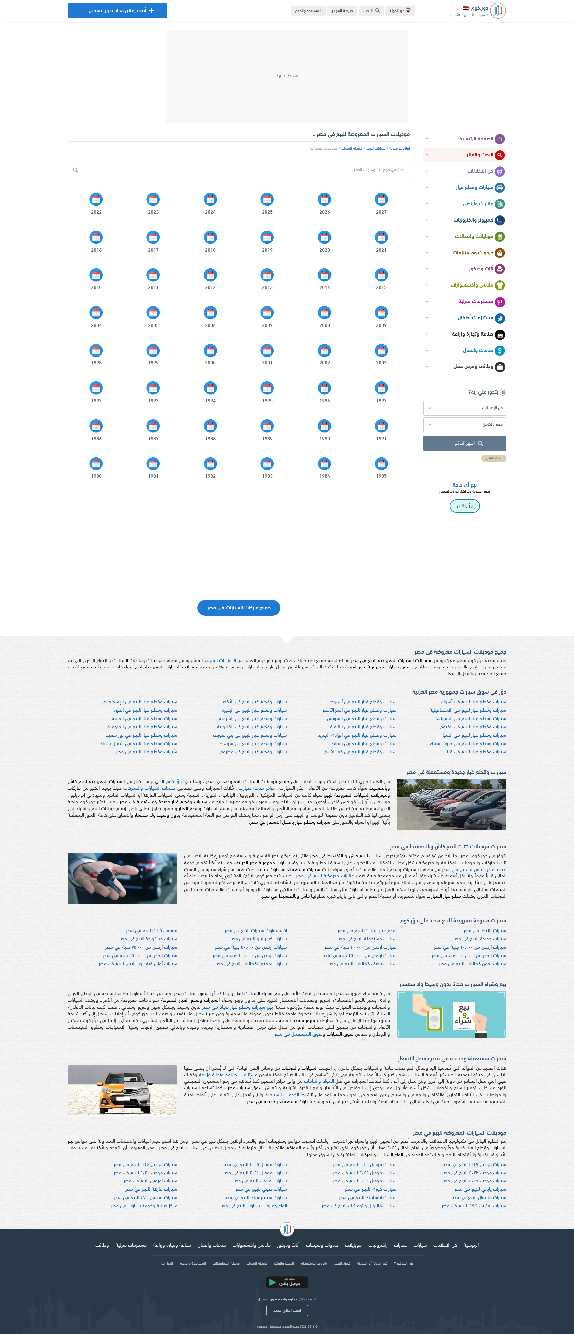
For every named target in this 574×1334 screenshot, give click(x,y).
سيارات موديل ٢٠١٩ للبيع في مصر (474, 1181)
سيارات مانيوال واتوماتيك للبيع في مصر (359, 1206)
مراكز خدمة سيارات (257, 788)
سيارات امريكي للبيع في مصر (260, 1181)
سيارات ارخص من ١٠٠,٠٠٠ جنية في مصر (469, 955)
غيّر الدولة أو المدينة (372, 1264)
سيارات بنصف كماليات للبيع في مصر (362, 964)
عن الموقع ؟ (403, 1264)
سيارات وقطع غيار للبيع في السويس (362, 718)
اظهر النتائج (465, 443)
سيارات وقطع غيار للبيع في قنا (476, 752)
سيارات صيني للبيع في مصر (261, 1189)
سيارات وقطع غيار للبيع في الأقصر (254, 702)
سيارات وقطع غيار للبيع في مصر (146, 752)
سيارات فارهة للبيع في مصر (151, 1189)
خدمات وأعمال (478, 350)
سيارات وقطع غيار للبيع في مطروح (253, 752)
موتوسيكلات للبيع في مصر (151, 930)
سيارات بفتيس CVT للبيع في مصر (145, 1197)
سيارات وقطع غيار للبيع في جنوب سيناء (468, 743)
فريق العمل (341, 1264)
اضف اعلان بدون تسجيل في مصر (474, 869)
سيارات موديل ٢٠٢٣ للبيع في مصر (474, 1173)
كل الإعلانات (480, 171)
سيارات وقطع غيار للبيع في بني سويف (250, 735)
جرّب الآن (465, 505)
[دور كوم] (287, 1230)
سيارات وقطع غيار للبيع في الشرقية (253, 718)
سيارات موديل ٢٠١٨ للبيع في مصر (365, 1181)
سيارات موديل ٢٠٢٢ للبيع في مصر (365, 1173)
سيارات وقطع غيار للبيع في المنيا (474, 735)
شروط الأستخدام (314, 1264)
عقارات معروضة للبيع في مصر (325, 876)
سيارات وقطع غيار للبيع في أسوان (473, 702)
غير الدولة (396, 11)
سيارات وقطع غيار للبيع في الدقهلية (471, 718)
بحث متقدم (493, 458)
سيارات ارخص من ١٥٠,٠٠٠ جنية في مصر (359, 955)
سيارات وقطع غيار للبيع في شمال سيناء (139, 743)
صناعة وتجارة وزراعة (472, 334)
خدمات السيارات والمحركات (149, 788)
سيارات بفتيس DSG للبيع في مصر (474, 1206)
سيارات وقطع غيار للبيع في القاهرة (363, 727)
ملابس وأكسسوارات (472, 285)
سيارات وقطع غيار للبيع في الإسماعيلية (468, 710)
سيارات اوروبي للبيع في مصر (150, 1181)
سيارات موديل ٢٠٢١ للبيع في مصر (255, 1173)
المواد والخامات (319, 1081)
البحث (368, 11)
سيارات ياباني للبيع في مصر (480, 1189)
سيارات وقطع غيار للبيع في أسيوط (363, 702)
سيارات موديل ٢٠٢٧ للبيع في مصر (474, 1164)
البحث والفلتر (480, 155)
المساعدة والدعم (308, 11)
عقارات (400, 1245)
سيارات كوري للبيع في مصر (371, 1189)
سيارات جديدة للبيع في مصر (479, 939)
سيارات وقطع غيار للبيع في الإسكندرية (140, 702)
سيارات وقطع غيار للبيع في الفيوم (473, 727)
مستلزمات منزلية (475, 301)
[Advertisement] (287, 76)
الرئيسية (471, 1245)
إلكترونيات (377, 1245)
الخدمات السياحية (282, 1095)
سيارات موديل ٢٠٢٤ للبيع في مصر (145, 1164)
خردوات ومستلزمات (473, 253)
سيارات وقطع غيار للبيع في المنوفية (142, 727)
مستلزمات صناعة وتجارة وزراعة (228, 1075)
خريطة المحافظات (226, 1264)
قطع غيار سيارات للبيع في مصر (367, 930)
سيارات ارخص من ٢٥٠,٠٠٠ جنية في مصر (140, 955)
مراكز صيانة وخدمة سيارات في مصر (144, 1206)
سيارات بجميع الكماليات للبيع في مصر (251, 964)
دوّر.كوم (174, 781)
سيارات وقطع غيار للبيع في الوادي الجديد (357, 735)
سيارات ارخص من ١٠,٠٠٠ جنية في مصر (470, 947)
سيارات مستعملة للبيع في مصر (367, 939)
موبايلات (353, 1245)
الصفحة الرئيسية (476, 139)
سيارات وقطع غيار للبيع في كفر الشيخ (360, 752)
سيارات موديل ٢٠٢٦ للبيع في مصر (365, 1164)
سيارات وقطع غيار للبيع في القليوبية (252, 727)
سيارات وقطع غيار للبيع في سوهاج (253, 743)
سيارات (420, 1245)
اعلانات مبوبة (399, 149)
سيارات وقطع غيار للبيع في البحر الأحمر (360, 710)
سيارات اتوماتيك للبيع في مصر (368, 1197)
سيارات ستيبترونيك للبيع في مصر (255, 1197)
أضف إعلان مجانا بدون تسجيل (117, 13)
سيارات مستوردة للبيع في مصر (148, 939)
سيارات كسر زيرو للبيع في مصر (258, 939)
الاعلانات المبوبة (220, 660)
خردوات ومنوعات (322, 1245)
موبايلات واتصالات (474, 236)
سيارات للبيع (375, 149)
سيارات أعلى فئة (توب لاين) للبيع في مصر (138, 964)
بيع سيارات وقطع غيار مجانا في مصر (237, 1007)
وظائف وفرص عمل (473, 366)
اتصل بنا (167, 1264)
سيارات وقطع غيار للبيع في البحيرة (254, 710)
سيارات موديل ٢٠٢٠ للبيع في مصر (145, 1173)
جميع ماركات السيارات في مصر (239, 608)
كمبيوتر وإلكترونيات (473, 220)
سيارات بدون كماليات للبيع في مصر (472, 964)
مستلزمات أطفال (475, 318)
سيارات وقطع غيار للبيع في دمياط (364, 743)
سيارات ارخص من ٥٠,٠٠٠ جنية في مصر (251, 947)
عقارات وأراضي (478, 204)
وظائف (102, 1245)
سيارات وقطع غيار (474, 187)
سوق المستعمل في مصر (299, 1034)
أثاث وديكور (481, 269)
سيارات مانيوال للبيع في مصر (478, 1197)
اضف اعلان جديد (287, 1310)
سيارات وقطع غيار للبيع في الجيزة (145, 710)
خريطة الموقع (342, 11)
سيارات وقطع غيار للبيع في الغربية (144, 718)
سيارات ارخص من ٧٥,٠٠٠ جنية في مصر (141, 947)
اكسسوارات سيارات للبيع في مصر (256, 930)
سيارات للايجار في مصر (485, 930)
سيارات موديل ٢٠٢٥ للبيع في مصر (255, 1164)
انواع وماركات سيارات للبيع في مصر (253, 1206)
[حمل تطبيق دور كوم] (287, 1282)
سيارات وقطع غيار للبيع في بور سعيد (141, 735)
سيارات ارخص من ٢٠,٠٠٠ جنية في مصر (361, 947)
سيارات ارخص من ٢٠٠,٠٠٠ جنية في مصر (250, 955)
